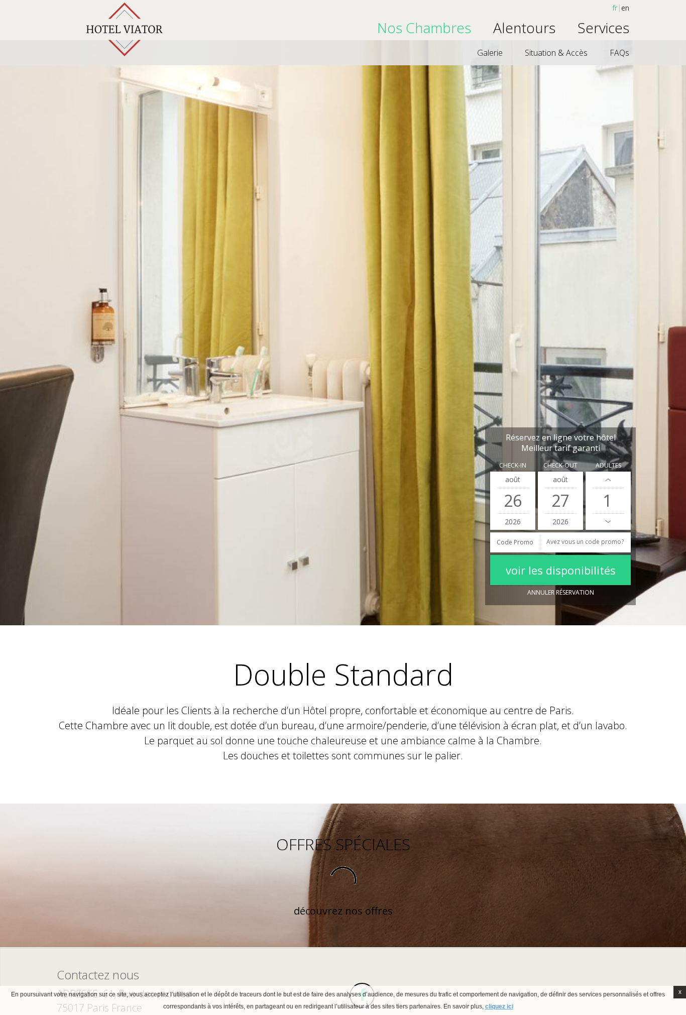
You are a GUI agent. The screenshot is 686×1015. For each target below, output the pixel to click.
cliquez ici (499, 1006)
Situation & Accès (556, 52)
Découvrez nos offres (343, 911)
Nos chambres (424, 27)
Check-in (512, 465)
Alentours (524, 27)
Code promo (515, 542)
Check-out (560, 465)
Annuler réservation (560, 592)
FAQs (619, 52)
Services (603, 27)
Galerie (490, 52)
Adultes (608, 465)
